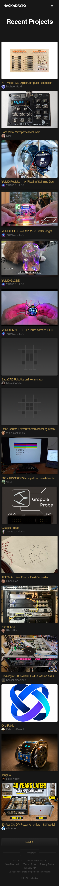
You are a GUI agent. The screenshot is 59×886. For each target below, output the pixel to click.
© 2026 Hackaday (29, 877)
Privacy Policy (47, 864)
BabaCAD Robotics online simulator (22, 379)
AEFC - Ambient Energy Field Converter (24, 577)
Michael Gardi (14, 86)
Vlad (9, 482)
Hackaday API (29, 867)
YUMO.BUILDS (15, 185)
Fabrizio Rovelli (15, 729)
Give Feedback (12, 864)
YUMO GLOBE (10, 280)
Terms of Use (29, 864)
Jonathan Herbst (15, 531)
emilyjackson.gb (15, 432)
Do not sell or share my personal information (29, 871)
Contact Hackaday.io (36, 860)
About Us (17, 860)
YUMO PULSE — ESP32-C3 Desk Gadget (26, 231)
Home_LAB (8, 626)
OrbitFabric (7, 725)
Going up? (30, 852)
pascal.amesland (16, 680)
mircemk (11, 828)
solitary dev (13, 779)
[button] (52, 5)
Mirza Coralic (14, 383)
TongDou (6, 775)
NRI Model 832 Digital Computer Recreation (26, 82)
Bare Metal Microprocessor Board (20, 132)
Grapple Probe (10, 527)
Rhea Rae (12, 581)
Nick (8, 136)
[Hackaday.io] (14, 5)
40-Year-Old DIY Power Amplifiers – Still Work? (28, 824)
